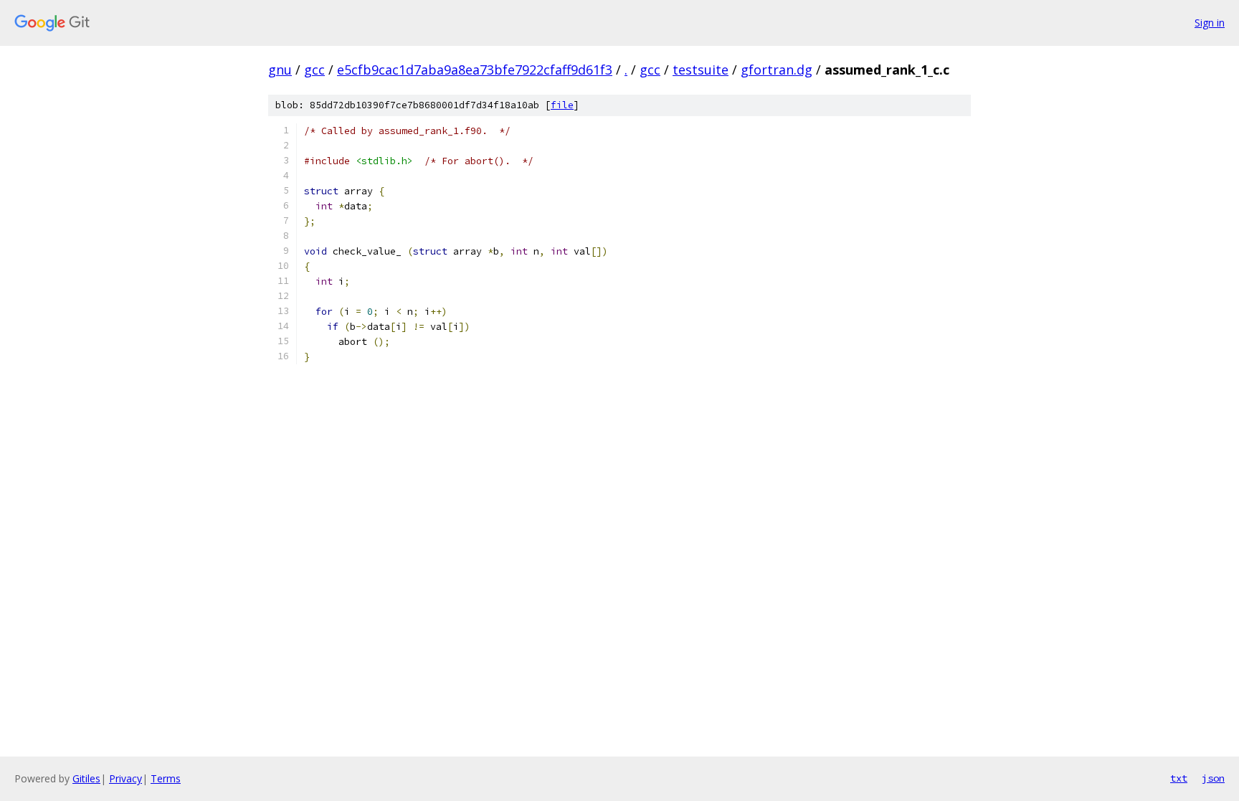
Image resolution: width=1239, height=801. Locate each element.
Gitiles (86, 778)
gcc (314, 69)
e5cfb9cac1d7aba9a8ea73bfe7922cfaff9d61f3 (474, 69)
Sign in (1210, 22)
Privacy (125, 778)
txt (1178, 778)
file (562, 105)
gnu (280, 69)
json (1213, 778)
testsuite (700, 69)
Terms (166, 778)
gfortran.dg (776, 69)
